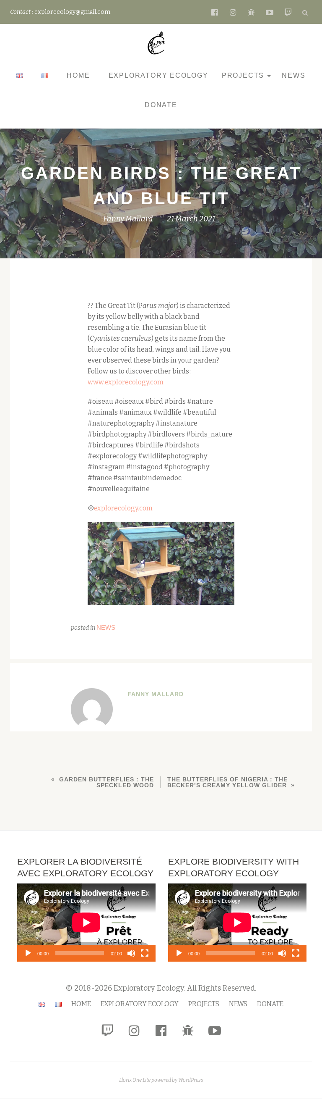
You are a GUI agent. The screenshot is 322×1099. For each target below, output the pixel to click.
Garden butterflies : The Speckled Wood (106, 782)
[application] (86, 922)
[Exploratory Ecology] (158, 43)
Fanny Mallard (128, 218)
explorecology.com (123, 508)
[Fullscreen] (144, 953)
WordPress (190, 1080)
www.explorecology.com (126, 382)
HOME (78, 75)
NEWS (293, 75)
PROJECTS (243, 75)
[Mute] (131, 953)
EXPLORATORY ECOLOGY (158, 75)
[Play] (28, 953)
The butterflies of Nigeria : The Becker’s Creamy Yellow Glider (227, 782)
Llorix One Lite (135, 1080)
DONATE (161, 104)
